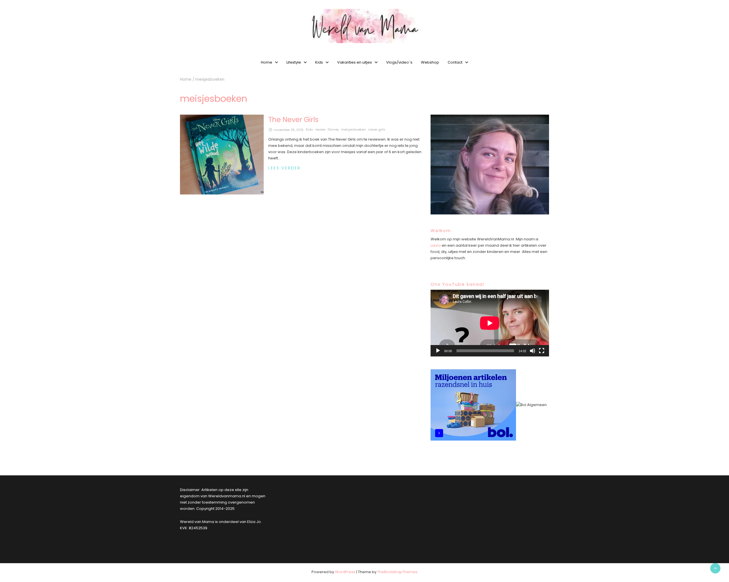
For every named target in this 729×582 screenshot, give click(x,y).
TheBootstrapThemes (397, 572)
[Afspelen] (438, 351)
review (320, 129)
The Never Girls (293, 119)
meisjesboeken (353, 129)
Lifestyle (293, 62)
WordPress (345, 572)
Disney (333, 129)
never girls (376, 129)
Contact (455, 62)
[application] (490, 323)
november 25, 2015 (289, 129)
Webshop (430, 62)
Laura (436, 245)
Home (266, 62)
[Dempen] (532, 351)
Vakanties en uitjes (354, 62)
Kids (319, 62)
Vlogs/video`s (399, 62)
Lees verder (284, 168)
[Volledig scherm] (541, 351)
